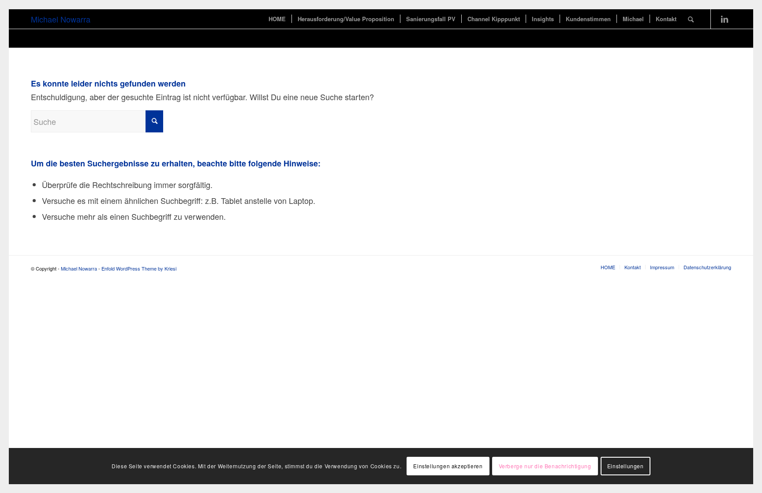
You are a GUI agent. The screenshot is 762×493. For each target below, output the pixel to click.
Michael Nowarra (60, 19)
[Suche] (690, 19)
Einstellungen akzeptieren (447, 466)
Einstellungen (625, 466)
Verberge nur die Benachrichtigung (545, 466)
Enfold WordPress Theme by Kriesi (138, 268)
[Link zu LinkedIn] (724, 18)
